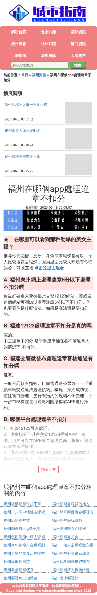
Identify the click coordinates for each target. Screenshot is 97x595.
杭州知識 (48, 43)
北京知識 (48, 31)
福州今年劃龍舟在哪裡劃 (24, 545)
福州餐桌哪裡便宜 (19, 569)
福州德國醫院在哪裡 (69, 528)
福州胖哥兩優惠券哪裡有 (72, 512)
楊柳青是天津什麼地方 (22, 130)
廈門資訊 (78, 43)
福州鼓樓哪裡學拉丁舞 (22, 156)
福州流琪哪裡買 (17, 520)
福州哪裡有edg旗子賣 (22, 528)
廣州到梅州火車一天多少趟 (26, 105)
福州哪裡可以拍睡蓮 (20, 578)
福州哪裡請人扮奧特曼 (71, 569)
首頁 (24, 74)
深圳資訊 (48, 55)
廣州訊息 (18, 43)
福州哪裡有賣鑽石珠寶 (71, 553)
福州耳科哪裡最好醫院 (71, 561)
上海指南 (18, 55)
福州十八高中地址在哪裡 (24, 512)
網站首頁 (18, 31)
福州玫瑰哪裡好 (65, 578)
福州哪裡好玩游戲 (67, 520)
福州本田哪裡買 (17, 561)
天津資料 (78, 55)
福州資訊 (78, 31)
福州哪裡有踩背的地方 (71, 503)
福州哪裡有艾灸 (65, 536)
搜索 (77, 65)
